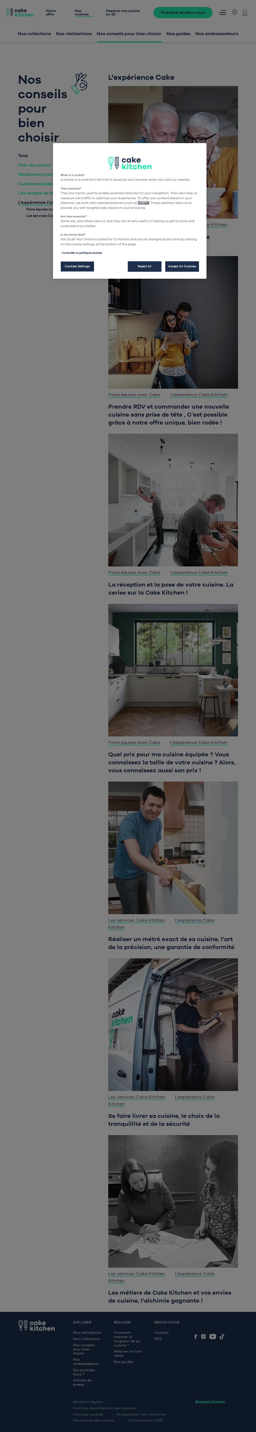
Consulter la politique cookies (82, 253)
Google (143, 203)
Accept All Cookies (182, 266)
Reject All (145, 266)
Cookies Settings (77, 266)
